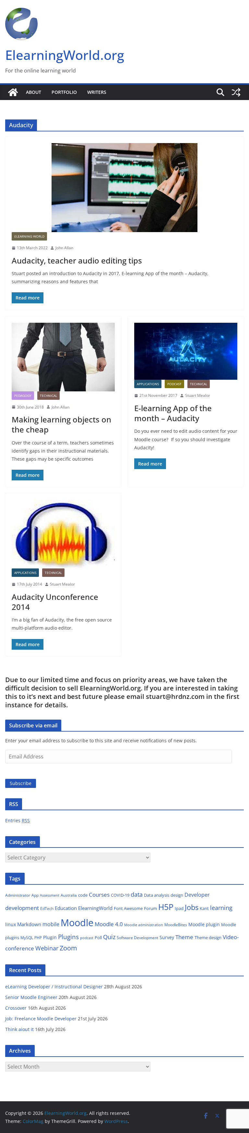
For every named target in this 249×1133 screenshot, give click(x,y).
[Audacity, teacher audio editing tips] (124, 187)
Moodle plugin (204, 924)
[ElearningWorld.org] (13, 92)
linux (10, 924)
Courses (99, 894)
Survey (167, 937)
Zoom (68, 948)
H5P (165, 907)
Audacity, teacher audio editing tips (77, 260)
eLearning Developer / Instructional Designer (54, 986)
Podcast (174, 384)
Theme (184, 937)
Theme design (208, 937)
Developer (197, 894)
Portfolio (64, 92)
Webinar (46, 948)
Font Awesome (128, 908)
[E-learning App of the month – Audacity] (185, 351)
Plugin (50, 937)
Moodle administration (143, 924)
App (35, 895)
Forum (150, 908)
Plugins (68, 937)
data (137, 894)
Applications (148, 384)
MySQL (26, 937)
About (33, 92)
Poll (98, 937)
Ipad (179, 908)
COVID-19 (120, 895)
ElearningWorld (95, 908)
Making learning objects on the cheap (61, 424)
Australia (69, 895)
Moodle (77, 922)
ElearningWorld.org (64, 55)
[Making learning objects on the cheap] (63, 357)
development (22, 908)
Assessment (49, 895)
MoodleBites (175, 924)
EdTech (46, 908)
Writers (96, 92)
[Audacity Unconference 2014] (63, 534)
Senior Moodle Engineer (31, 997)
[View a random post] (236, 92)
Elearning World (29, 236)
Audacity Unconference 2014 (55, 601)
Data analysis (156, 895)
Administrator (17, 895)
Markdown (29, 924)
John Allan (64, 248)
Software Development (137, 937)
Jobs (191, 907)
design (177, 895)
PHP (38, 937)
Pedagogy (22, 395)
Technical (48, 395)
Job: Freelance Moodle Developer (41, 1018)
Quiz (109, 937)
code (83, 895)
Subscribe (20, 783)
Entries (17, 820)
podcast (86, 938)
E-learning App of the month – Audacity (173, 413)
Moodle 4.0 (109, 924)
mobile (50, 924)
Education (66, 908)
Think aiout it (19, 1029)
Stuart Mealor (197, 395)
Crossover (16, 1008)
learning (221, 908)
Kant (204, 908)
